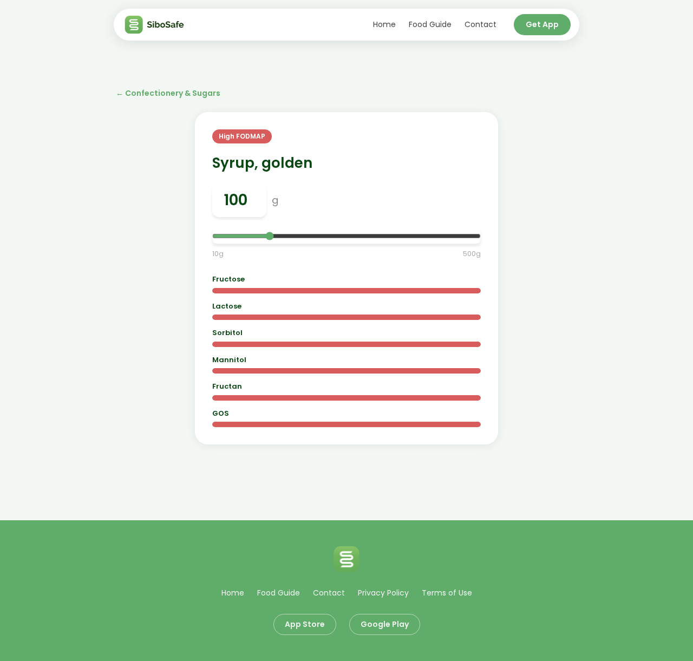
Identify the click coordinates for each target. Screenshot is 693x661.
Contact (480, 24)
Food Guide (430, 24)
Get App (542, 24)
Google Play (385, 624)
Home (384, 24)
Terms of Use (447, 592)
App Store (305, 624)
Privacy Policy (383, 592)
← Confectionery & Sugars (168, 93)
